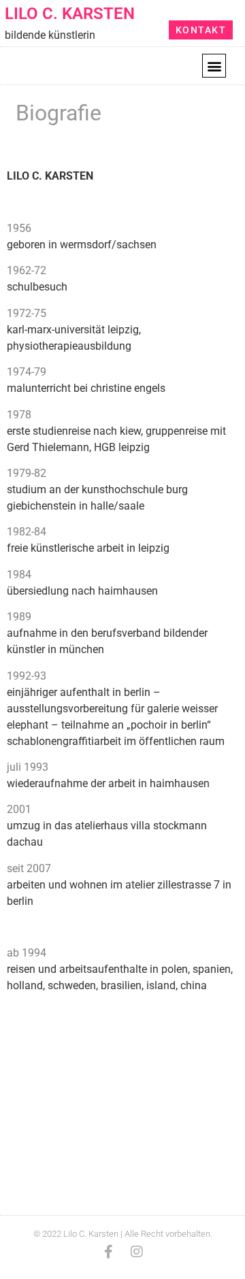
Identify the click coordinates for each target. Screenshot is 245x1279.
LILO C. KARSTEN (70, 13)
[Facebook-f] (108, 1252)
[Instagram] (137, 1252)
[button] (214, 66)
